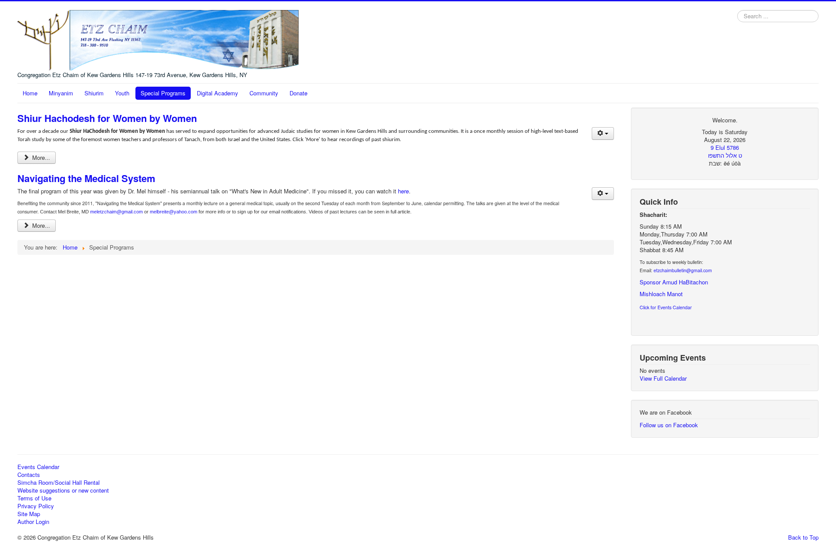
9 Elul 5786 (725, 147)
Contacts (28, 475)
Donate (298, 93)
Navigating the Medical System (86, 178)
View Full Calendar (663, 378)
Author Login (33, 522)
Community (263, 93)
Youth (122, 93)
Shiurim (94, 93)
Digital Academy (217, 93)
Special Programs (163, 93)
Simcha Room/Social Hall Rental (58, 482)
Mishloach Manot (661, 294)
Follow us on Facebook (669, 425)
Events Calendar (38, 467)
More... (40, 157)
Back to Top (803, 537)
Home (30, 93)
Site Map (28, 514)
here (403, 191)
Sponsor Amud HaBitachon (674, 282)
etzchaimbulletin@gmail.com (683, 270)
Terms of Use (34, 498)
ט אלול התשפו (725, 155)
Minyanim (61, 93)
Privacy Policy (35, 506)
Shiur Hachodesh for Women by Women (107, 118)
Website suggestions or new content (63, 490)
